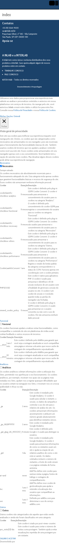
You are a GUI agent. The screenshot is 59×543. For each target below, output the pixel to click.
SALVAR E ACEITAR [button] (8, 538)
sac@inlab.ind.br (8, 31)
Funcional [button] (4, 321)
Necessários (7, 166)
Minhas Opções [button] (6, 116)
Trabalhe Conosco (14, 70)
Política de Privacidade (22, 110)
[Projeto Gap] (19, 48)
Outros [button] (3, 507)
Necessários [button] (5, 163)
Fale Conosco (11, 74)
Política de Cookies (47, 110)
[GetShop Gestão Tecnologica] (29, 91)
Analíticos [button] (4, 364)
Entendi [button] (17, 116)
